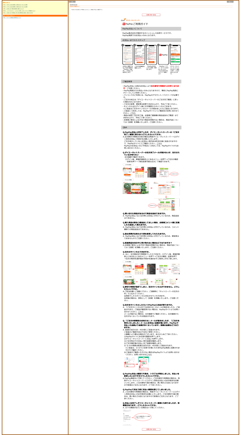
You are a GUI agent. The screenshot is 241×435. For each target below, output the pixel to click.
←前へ (72, 1)
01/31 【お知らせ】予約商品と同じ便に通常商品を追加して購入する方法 (18, 12)
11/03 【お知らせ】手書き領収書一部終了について (13, 8)
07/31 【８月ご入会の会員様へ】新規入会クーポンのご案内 (15, 4)
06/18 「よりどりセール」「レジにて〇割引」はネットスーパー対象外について (19, 10)
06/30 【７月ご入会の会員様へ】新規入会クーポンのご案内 (15, 6)
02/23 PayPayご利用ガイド (9, 15)
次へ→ (230, 1)
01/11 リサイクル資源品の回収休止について (12, 17)
